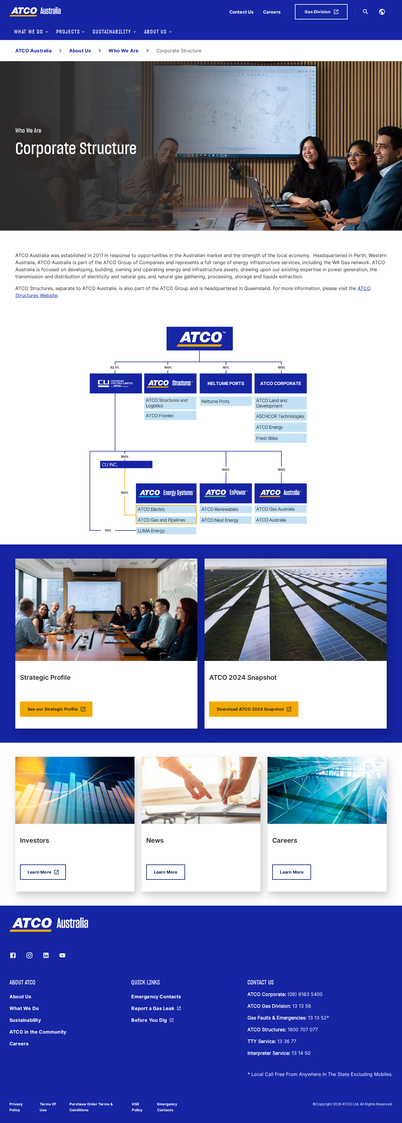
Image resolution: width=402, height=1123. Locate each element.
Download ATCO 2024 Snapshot (250, 709)
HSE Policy (137, 1107)
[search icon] (365, 12)
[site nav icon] (382, 12)
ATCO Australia (33, 51)
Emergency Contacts (167, 1107)
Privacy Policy (16, 1107)
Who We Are (124, 51)
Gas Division (317, 11)
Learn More (39, 871)
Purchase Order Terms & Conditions (91, 1107)
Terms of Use (48, 1107)
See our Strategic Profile (53, 709)
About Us (80, 51)
